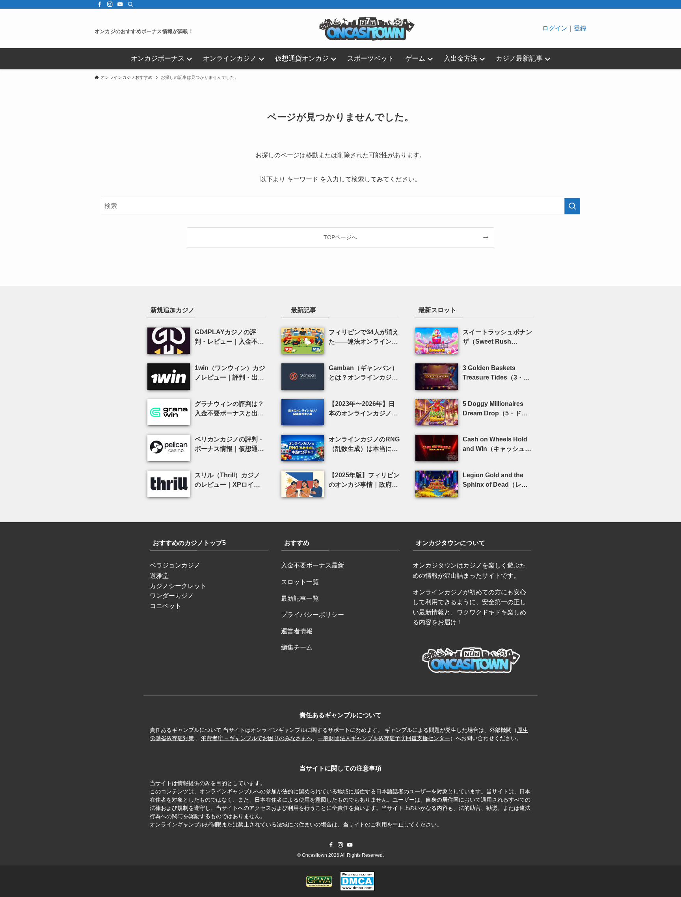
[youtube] (120, 4)
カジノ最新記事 (519, 58)
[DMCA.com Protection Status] (357, 881)
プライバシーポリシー (312, 614)
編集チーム (297, 647)
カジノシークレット (178, 585)
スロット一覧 (300, 582)
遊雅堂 (159, 575)
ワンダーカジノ (172, 595)
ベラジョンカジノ (175, 565)
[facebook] (100, 4)
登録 (580, 28)
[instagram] (110, 4)
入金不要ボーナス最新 (312, 565)
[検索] (130, 4)
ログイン (555, 28)
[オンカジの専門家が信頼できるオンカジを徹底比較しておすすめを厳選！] (368, 28)
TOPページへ (340, 237)
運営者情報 (297, 631)
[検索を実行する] (572, 206)
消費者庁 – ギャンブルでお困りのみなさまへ (256, 738)
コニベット (165, 606)
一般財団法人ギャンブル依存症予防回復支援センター (384, 738)
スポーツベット (370, 58)
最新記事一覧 (300, 598)
